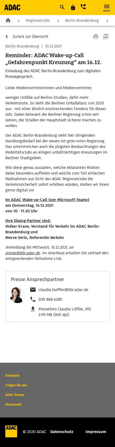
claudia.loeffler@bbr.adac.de (63, 289)
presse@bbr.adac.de (22, 252)
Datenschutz (61, 431)
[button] (62, 7)
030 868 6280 (50, 299)
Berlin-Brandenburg (82, 20)
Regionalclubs (38, 20)
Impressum (96, 431)
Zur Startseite (8, 20)
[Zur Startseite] (12, 7)
